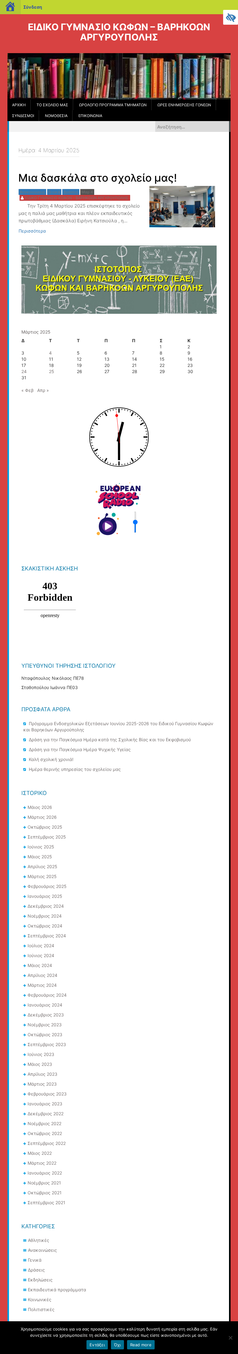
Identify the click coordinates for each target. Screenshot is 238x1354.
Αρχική (19, 105)
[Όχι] (230, 1338)
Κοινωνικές (39, 1299)
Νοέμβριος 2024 (45, 916)
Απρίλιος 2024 (42, 975)
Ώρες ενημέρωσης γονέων (184, 105)
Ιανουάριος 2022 (45, 1172)
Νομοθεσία (56, 115)
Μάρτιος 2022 (42, 1163)
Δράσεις (36, 1269)
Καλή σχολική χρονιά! (51, 759)
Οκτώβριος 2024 (45, 925)
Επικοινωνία (90, 115)
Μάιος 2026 (40, 807)
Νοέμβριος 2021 (44, 1182)
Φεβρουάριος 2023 (47, 1093)
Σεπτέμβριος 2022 (47, 1143)
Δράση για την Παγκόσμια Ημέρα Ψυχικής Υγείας (80, 749)
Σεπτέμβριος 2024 (47, 935)
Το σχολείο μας (52, 105)
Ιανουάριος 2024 (45, 1004)
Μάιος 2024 (40, 965)
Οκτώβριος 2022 (45, 1133)
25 (51, 371)
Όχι (117, 1344)
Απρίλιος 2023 (42, 1074)
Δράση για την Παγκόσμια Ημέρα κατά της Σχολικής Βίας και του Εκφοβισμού (110, 739)
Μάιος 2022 (40, 1153)
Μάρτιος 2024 (42, 985)
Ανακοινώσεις (42, 1250)
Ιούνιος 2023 (41, 1054)
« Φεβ (27, 390)
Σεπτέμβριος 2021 (46, 1202)
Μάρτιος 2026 (42, 817)
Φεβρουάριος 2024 (47, 995)
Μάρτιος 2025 (42, 876)
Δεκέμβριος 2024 (46, 906)
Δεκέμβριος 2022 (46, 1113)
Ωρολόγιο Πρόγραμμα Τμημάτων (113, 105)
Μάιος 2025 (40, 856)
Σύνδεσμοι (23, 115)
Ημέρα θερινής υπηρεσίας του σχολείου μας (75, 769)
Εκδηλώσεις (40, 1279)
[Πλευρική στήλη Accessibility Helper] (230, 17)
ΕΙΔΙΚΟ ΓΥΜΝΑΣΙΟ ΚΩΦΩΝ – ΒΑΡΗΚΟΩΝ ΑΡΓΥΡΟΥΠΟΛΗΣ (119, 32)
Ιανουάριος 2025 (45, 896)
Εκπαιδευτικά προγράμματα (57, 1289)
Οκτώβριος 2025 (45, 827)
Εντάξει (97, 1344)
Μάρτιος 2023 (42, 1084)
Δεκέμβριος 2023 (46, 1014)
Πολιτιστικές (41, 1309)
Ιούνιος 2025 (41, 846)
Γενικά (35, 1260)
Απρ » (43, 390)
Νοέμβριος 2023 (45, 1024)
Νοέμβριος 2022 (44, 1123)
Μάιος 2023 (40, 1064)
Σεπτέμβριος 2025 (47, 836)
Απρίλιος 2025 (42, 866)
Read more (141, 1344)
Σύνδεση (32, 7)
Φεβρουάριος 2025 (47, 886)
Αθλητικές (38, 1240)
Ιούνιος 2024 (41, 955)
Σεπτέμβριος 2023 (47, 1044)
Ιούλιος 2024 (41, 945)
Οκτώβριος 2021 (45, 1192)
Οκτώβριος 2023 (45, 1034)
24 (24, 371)
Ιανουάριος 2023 (45, 1103)
